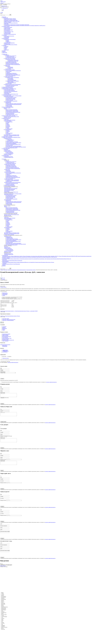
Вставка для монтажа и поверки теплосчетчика (14, 103)
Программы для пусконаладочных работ (10, 20)
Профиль (7, 41)
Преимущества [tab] (4, 292)
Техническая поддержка (8, 27)
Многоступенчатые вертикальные (11, 109)
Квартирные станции (7, 92)
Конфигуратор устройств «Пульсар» (10, 19)
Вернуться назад (3, 565)
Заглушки (7, 122)
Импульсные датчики (7, 154)
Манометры (6, 149)
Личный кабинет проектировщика (10, 39)
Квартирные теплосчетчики (10, 59)
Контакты (4, 51)
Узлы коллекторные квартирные (9, 90)
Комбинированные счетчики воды (11, 176)
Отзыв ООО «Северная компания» (8, 320)
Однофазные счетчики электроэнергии (12, 77)
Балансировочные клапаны (10, 98)
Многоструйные (9, 71)
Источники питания (9, 145)
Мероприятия (6, 49)
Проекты (7, 40)
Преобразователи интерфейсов (11, 143)
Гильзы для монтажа (9, 152)
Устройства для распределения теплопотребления (12, 84)
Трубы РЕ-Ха (6, 119)
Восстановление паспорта (8, 29)
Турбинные (8, 72)
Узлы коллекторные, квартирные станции (9, 88)
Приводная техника (5, 155)
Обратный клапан (9, 106)
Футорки (7, 127)
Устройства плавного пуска (8, 157)
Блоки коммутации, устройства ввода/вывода (13, 243)
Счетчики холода (7, 65)
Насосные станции (7, 107)
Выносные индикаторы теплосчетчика (12, 63)
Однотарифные (10, 78)
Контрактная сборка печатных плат (10, 34)
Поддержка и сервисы (6, 26)
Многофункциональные (12, 80)
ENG (3, 9)
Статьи (3, 330)
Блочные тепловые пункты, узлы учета (8, 115)
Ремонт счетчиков (5, 335)
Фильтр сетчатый (9, 105)
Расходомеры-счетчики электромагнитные (13, 64)
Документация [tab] (4, 294)
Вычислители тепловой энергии (11, 62)
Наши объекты (6, 36)
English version (4, 52)
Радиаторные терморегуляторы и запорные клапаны (12, 95)
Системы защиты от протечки (7, 136)
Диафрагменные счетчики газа (11, 55)
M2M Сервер (6, 23)
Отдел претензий (7, 30)
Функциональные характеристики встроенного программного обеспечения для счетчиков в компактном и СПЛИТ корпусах (24, 25)
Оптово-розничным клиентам (5, 344)
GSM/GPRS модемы (9, 140)
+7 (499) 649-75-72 (4, 8)
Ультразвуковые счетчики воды (11, 73)
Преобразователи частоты (8, 156)
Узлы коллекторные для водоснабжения (10, 91)
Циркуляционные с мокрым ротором (12, 111)
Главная (1, 269)
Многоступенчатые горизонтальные (12, 110)
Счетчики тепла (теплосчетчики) (9, 58)
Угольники (8, 125)
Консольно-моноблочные (10, 113)
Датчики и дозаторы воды (8, 153)
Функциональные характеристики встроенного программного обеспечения (16, 24)
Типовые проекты (7, 43)
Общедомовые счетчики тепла (11, 61)
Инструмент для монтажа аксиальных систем (11, 134)
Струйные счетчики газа (10, 56)
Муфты (7, 123)
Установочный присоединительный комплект (13, 104)
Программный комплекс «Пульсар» (10, 18)
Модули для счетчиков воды (10, 75)
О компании (4, 45)
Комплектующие (9, 83)
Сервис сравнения (5, 340)
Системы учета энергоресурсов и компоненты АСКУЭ (11, 137)
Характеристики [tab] (5, 293)
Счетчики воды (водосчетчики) (9, 69)
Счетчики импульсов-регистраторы (12, 141)
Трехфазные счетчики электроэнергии (12, 180)
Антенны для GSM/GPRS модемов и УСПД (13, 144)
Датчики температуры (8, 151)
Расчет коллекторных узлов (8, 31)
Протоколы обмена (7, 33)
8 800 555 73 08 (4, 350)
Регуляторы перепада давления (11, 97)
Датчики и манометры (6, 148)
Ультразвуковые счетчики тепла (13, 60)
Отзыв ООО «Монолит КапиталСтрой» (8, 319)
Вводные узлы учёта (7, 117)
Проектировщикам (5, 38)
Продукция (4, 16)
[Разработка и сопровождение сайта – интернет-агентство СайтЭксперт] (3, 364)
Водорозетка (8, 126)
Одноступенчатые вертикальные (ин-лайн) (13, 112)
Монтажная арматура (7, 101)
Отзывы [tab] (3, 295)
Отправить (2, 378)
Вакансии (5, 47)
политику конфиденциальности (51, 382)
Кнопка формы (2, 371)
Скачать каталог (3, 1)
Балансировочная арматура (8, 96)
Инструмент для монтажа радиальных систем (11, 135)
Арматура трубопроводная (6, 94)
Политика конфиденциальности (13, 362)
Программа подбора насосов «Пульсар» (10, 44)
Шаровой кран (8, 102)
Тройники (7, 124)
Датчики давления (7, 150)
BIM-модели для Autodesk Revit (9, 42)
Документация (6, 37)
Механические (10, 67)
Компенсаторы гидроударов (10, 99)
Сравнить (3, 279)
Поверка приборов (7, 28)
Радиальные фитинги (7, 129)
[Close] (0, 386)
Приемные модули (9, 139)
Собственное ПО (5, 17)
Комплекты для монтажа (10, 86)
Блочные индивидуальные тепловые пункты (11, 116)
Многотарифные (11, 79)
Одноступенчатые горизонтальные (12, 114)
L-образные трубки (9, 128)
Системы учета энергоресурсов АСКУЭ (10, 147)
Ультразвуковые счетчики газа (11, 57)
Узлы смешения (6, 93)
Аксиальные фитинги (7, 120)
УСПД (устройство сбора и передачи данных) (13, 142)
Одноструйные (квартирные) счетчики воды (13, 70)
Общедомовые (8, 68)
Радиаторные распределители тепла (12, 85)
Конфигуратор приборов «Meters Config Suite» (11, 21)
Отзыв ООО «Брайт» (5, 318)
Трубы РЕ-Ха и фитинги (6, 118)
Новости (5, 48)
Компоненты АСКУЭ (7, 138)
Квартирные (8, 66)
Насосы (5, 108)
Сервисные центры (7, 32)
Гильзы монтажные (9, 121)
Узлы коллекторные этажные (9, 89)
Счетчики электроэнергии (8, 76)
